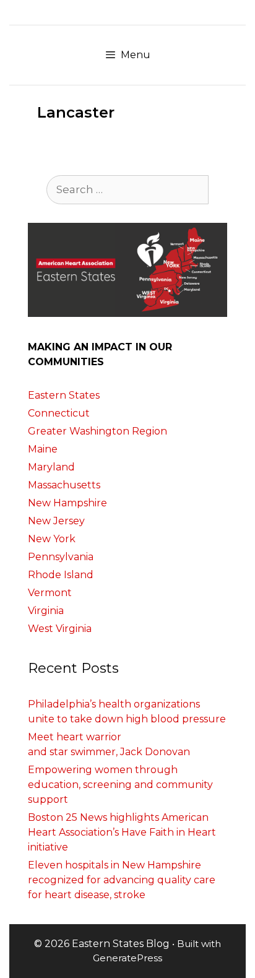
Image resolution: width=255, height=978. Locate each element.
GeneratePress (127, 958)
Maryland (51, 467)
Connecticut (59, 413)
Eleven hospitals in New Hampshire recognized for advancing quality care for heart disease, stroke (121, 880)
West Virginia (60, 628)
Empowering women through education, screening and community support (120, 784)
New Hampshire (67, 503)
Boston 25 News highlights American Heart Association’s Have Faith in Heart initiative (122, 832)
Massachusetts (64, 485)
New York (52, 539)
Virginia (46, 611)
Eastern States (64, 395)
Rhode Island (60, 575)
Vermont (50, 593)
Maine (43, 449)
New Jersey (56, 521)
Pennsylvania (60, 557)
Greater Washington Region (97, 431)
